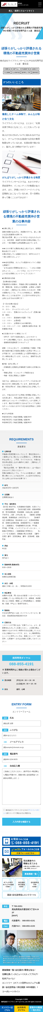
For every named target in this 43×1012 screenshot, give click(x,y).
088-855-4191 (21, 664)
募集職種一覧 (8, 970)
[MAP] (15, 915)
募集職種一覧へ (32, 874)
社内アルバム (8, 978)
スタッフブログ (30, 974)
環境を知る (29, 970)
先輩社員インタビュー (12, 974)
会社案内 (19, 970)
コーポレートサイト (11, 991)
